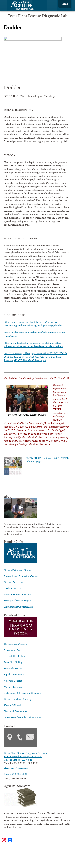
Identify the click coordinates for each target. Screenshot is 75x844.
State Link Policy (13, 662)
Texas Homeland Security (17, 699)
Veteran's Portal (12, 705)
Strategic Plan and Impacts (18, 600)
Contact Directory (13, 582)
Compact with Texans (15, 644)
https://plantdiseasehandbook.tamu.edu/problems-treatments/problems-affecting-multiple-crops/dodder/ (33, 323)
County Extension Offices (17, 570)
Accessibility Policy (14, 656)
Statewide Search (13, 668)
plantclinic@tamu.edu (16, 768)
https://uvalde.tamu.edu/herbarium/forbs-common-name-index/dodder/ (35, 334)
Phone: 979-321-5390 (15, 774)
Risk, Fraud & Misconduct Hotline (22, 693)
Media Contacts (12, 588)
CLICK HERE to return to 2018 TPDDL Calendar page (47, 459)
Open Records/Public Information (22, 717)
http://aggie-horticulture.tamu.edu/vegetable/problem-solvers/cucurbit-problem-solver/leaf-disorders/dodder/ (33, 344)
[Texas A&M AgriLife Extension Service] (25, 6)
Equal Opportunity (14, 674)
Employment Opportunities (18, 607)
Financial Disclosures (15, 711)
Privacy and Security (15, 650)
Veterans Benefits (13, 681)
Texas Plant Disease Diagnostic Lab (37, 16)
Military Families (13, 687)
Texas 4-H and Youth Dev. (18, 594)
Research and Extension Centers (21, 576)
